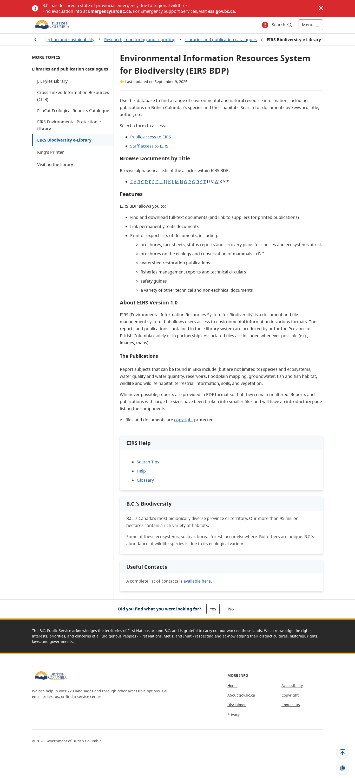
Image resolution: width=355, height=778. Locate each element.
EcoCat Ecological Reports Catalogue (73, 110)
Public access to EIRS (150, 137)
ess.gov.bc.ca (221, 11)
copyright (183, 420)
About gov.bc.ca (241, 695)
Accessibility (292, 685)
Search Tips (148, 462)
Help (141, 471)
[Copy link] (342, 768)
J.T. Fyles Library (52, 81)
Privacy (233, 714)
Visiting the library (55, 164)
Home (232, 685)
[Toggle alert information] (265, 25)
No (231, 609)
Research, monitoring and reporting (139, 39)
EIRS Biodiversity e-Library (64, 140)
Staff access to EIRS (149, 146)
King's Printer (50, 152)
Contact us (290, 704)
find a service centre (83, 696)
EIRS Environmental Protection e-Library (69, 125)
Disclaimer (236, 704)
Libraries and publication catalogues (221, 39)
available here (197, 581)
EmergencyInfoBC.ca (109, 11)
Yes (213, 609)
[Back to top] (342, 751)
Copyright (290, 695)
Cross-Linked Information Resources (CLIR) (73, 96)
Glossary (145, 480)
